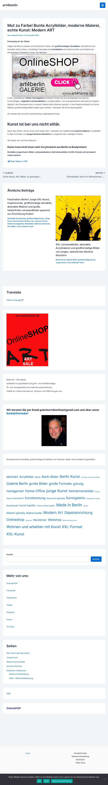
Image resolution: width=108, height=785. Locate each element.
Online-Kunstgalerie (15, 224)
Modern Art (29, 221)
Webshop (55, 520)
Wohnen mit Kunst (42, 224)
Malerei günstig (15, 512)
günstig (78, 483)
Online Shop (80, 763)
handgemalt (15, 491)
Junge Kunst (61, 263)
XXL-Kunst (15, 534)
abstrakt (12, 476)
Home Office (35, 491)
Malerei (85, 506)
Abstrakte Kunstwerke (16, 218)
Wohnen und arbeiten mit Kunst (33, 527)
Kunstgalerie (75, 498)
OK (39, 781)
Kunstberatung (35, 498)
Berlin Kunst (61, 260)
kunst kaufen (28, 505)
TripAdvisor (11, 598)
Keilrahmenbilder (81, 491)
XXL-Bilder (11, 226)
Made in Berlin (69, 505)
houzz (9, 619)
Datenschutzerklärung (19, 674)
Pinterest (10, 612)
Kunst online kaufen (46, 505)
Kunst (97, 491)
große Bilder (38, 484)
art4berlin (10, 5)
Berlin (38, 477)
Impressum (80, 760)
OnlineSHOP (11, 583)
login (8, 693)
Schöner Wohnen (14, 666)
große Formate (60, 484)
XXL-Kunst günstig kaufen (18, 653)
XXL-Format (72, 527)
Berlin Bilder (50, 477)
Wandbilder (29, 224)
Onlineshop (15, 520)
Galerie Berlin (72, 260)
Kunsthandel (18, 221)
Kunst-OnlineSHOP (15, 498)
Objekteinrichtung (78, 513)
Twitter (9, 605)
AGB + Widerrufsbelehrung (21, 678)
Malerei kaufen (34, 513)
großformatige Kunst (35, 218)
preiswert (29, 520)
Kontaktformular (17, 413)
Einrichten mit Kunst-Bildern (90, 477)
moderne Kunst (41, 221)
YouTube (10, 627)
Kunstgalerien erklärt (93, 498)
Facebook (10, 590)
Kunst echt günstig (56, 498)
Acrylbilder (26, 476)
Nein (46, 781)
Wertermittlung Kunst (70, 520)
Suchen (9, 554)
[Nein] (104, 779)
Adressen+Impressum (16, 670)
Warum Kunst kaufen (15, 662)
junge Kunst (57, 490)
